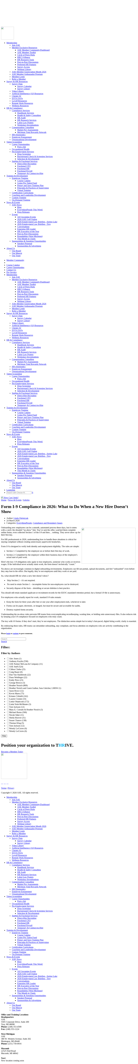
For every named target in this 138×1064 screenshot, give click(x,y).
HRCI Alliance (23, 57)
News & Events (13, 202)
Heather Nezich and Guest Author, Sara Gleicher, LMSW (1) (35, 688)
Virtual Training (24, 190)
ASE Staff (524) (16, 666)
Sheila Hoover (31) (17, 718)
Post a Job (21, 147)
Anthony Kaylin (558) (18, 661)
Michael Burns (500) (18, 712)
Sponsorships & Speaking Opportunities (29, 241)
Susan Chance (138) (17, 720)
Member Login (18, 77)
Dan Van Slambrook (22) (20, 675)
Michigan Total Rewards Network (31, 132)
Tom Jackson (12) (16, 707)
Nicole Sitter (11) (16, 715)
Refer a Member (19, 79)
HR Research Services (26, 120)
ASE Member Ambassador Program (27, 74)
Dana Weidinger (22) (18, 677)
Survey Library (23, 89)
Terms (3, 788)
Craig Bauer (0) (16, 672)
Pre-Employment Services (23, 151)
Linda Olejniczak (21, 518)
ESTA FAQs (17, 98)
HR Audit (21, 118)
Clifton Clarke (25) (17, 669)
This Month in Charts (26, 239)
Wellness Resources (20, 106)
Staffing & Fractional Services (24, 161)
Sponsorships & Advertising (29, 246)
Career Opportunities (10, 12)
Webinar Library (24, 69)
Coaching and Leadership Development (29, 195)
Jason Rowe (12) (16, 691)
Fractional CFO (24, 166)
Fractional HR (23, 168)
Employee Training (20, 178)
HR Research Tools (25, 60)
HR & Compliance (14, 108)
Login (3, 20)
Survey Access (23, 67)
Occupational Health (20, 149)
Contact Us (6, 15)
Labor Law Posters (25, 122)
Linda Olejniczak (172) (19, 701)
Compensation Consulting (23, 127)
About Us (10, 248)
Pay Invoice (6, 17)
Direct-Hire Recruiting (26, 164)
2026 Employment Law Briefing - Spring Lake (37, 222)
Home (3, 500)
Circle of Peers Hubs (26, 55)
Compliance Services (21, 110)
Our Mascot (17, 253)
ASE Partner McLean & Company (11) (26, 664)
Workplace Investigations (28, 125)
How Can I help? (10, 497)
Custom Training (19, 197)
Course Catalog (7, 10)
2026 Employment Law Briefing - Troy (34, 224)
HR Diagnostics (18, 135)
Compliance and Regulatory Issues (47, 523)
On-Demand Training (21, 200)
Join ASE (16, 45)
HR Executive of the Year (28, 231)
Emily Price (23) (16, 680)
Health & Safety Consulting (29, 115)
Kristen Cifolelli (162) (18, 696)
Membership (11, 43)
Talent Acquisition (14, 142)
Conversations (23, 226)
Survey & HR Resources (17, 81)
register (16, 633)
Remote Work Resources (22, 103)
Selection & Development (28, 159)
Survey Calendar (24, 86)
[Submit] (28, 23)
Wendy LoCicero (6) (18, 731)
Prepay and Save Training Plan (30, 185)
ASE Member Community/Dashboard (33, 50)
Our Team (16, 255)
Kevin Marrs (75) (16, 693)
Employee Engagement (22, 137)
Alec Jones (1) (15, 658)
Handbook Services (25, 113)
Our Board (16, 251)
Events (15, 214)
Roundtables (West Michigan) (30, 236)
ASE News (17, 205)
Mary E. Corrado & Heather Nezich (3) (26, 709)
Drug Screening (24, 154)
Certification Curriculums (22, 193)
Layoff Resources (19, 101)
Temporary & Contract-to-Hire (30, 173)
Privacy (11, 788)
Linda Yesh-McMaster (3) (20, 704)
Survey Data (17, 84)
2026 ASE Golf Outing (27, 219)
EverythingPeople (24, 523)
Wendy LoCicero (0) (18, 728)
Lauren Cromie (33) (17, 699)
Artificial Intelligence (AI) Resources (27, 93)
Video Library (18, 91)
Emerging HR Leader (26, 229)
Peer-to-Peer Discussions (27, 62)
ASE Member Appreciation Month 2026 (29, 72)
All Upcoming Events (26, 217)
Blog (19, 207)
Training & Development (17, 176)
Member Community (10, 8)
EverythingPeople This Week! (30, 210)
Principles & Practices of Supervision (33, 188)
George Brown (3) (17, 683)
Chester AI (16, 96)
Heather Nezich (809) (18, 685)
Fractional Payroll (24, 171)
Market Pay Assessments (27, 130)
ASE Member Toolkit (26, 52)
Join (8, 20)
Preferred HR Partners (26, 64)
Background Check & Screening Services (35, 156)
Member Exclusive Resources (24, 47)
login (8, 633)
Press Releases (23, 212)
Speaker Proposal (24, 243)
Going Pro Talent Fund (27, 183)
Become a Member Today (12, 752)
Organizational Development (24, 139)
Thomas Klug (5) (16, 723)
